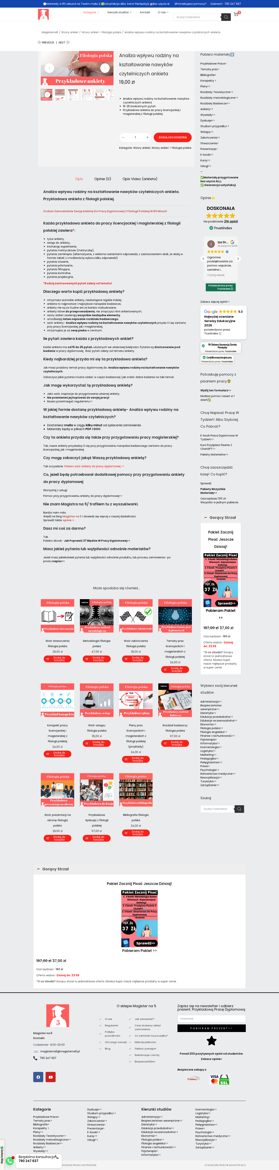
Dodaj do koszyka (173, 137)
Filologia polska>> (211, 728)
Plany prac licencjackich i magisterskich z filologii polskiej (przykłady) (136, 735)
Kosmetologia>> (211, 747)
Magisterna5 (50, 32)
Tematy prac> (209, 69)
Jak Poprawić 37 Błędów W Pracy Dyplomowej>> (97, 541)
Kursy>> (205, 160)
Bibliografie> (208, 75)
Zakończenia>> (210, 137)
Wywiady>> (207, 115)
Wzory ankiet (69, 32)
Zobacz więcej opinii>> (215, 302)
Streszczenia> (209, 143)
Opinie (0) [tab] (102, 179)
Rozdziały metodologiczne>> (219, 98)
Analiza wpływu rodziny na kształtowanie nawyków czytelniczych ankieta (172, 32)
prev (49, 68)
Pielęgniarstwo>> (211, 762)
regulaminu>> (83, 401)
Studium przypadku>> (214, 126)
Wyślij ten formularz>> (215, 390)
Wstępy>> (207, 132)
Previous (48, 42)
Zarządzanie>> (209, 785)
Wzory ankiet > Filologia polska (101, 32)
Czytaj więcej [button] (215, 275)
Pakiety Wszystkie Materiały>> (212, 491)
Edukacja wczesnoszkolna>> (218, 720)
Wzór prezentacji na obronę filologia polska (57, 820)
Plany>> (205, 86)
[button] (238, 259)
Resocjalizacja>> (211, 777)
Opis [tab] (79, 179)
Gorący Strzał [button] (223, 517)
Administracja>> (211, 702)
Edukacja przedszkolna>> (216, 717)
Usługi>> (205, 166)
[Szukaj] (226, 17)
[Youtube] (51, 1077)
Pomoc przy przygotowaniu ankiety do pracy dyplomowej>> (82, 496)
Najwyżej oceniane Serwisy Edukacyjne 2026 (219, 321)
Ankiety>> (206, 109)
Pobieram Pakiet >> (139, 950)
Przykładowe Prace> (213, 63)
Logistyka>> (208, 751)
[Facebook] (38, 1077)
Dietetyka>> (208, 713)
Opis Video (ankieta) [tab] (140, 179)
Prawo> (205, 766)
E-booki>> (206, 155)
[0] (236, 14)
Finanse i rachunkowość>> (217, 736)
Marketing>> (208, 755)
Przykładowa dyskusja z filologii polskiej (96, 820)
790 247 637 (48, 1058)
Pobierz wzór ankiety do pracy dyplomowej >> (94, 466)
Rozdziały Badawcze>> (215, 103)
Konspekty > (208, 81)
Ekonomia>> (208, 724)
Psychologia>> (209, 770)
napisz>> (58, 561)
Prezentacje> (209, 149)
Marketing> (202, 1117)
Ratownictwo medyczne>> (218, 774)
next (105, 68)
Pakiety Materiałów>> (214, 454)
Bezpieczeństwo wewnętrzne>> (211, 707)
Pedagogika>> (209, 758)
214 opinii (231, 221)
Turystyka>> (208, 781)
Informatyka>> (210, 743)
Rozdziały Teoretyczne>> (216, 92)
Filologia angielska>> (214, 732)
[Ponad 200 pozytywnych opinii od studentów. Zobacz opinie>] (211, 1040)
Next (62, 42)
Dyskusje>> (207, 120)
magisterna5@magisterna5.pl (60, 1051)
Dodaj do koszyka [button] (59, 659)
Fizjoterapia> (208, 739)
